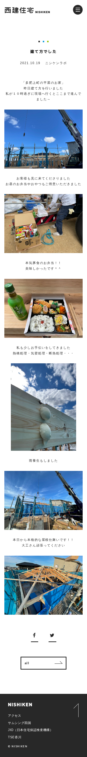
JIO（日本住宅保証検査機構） (30, 730)
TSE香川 (14, 737)
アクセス (14, 715)
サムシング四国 (19, 723)
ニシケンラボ (56, 63)
